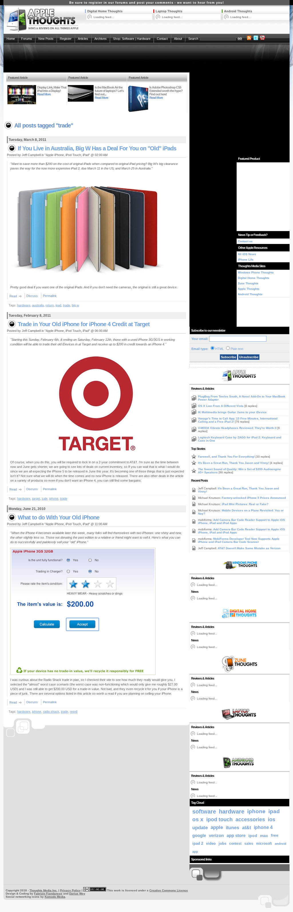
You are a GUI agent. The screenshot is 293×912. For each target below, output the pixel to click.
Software (128, 38)
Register (66, 38)
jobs (222, 844)
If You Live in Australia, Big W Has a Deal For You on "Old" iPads (97, 148)
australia (38, 305)
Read (13, 296)
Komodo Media (55, 896)
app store (236, 835)
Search (193, 38)
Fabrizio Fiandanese (48, 893)
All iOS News (247, 254)
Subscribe (228, 357)
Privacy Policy (70, 890)
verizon (216, 835)
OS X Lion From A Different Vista (221, 405)
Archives (100, 38)
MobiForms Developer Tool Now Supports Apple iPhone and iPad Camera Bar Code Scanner (239, 540)
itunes (232, 827)
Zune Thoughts (248, 283)
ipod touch (219, 819)
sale (44, 498)
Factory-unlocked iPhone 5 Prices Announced (254, 497)
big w (75, 305)
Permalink (50, 296)
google (199, 835)
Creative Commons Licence (168, 890)
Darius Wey (77, 893)
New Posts (46, 38)
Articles (83, 38)
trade (66, 305)
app (195, 851)
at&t (246, 827)
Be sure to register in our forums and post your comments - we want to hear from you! (146, 2)
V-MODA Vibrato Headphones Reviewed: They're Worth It (237, 428)
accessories (250, 819)
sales (248, 844)
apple (217, 827)
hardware (23, 305)
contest (235, 844)
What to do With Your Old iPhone (58, 517)
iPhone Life (246, 259)
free (274, 835)
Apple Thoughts (249, 288)
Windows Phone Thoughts (256, 272)
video (211, 843)
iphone (53, 498)
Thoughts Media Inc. (43, 890)
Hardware (144, 38)
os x (197, 819)
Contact (162, 38)
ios (271, 819)
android (280, 843)
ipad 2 (197, 843)
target (36, 498)
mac (264, 835)
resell (73, 711)
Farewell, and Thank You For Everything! (227, 456)
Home (11, 38)
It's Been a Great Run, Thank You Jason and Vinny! (234, 462)
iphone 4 (263, 827)
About (178, 38)
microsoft (264, 843)
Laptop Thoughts (169, 11)
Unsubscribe (248, 357)
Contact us (245, 241)
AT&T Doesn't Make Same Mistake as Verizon (249, 548)
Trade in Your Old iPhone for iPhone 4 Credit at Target (84, 324)
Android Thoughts (238, 11)
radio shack (51, 711)
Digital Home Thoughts (104, 11)
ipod (252, 835)
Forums (26, 38)
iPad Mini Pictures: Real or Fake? (245, 504)
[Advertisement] (146, 58)
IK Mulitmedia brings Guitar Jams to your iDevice (232, 412)
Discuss (32, 296)
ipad (58, 305)
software (204, 811)
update (200, 827)
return (49, 305)
